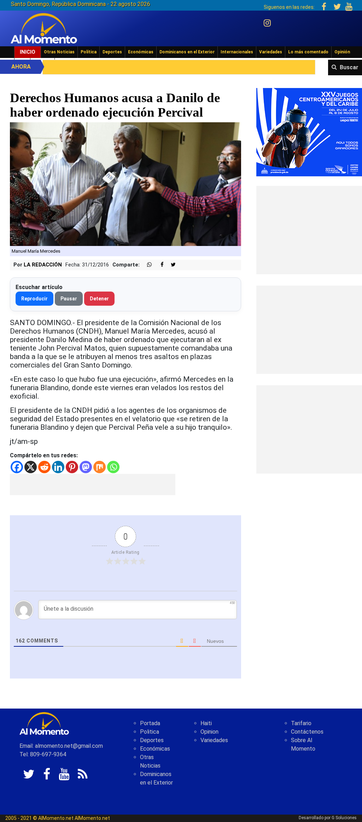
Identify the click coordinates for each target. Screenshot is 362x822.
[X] (30, 467)
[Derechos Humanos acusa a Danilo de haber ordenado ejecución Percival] (125, 183)
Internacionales (237, 51)
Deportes (112, 51)
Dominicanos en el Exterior (187, 51)
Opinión (342, 51)
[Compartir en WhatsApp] (146, 265)
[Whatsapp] (113, 467)
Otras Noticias (59, 51)
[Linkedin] (58, 467)
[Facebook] (17, 467)
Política (89, 51)
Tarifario (301, 723)
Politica (149, 731)
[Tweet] (170, 265)
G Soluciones (344, 817)
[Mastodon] (86, 467)
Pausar (68, 298)
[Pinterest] (72, 467)
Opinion (209, 731)
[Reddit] (44, 467)
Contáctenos (307, 731)
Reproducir (34, 298)
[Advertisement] (92, 484)
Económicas (140, 51)
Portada (150, 723)
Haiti (206, 723)
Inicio (27, 52)
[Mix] (99, 467)
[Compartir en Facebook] (158, 265)
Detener (99, 298)
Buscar (349, 67)
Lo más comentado (308, 51)
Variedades (270, 51)
